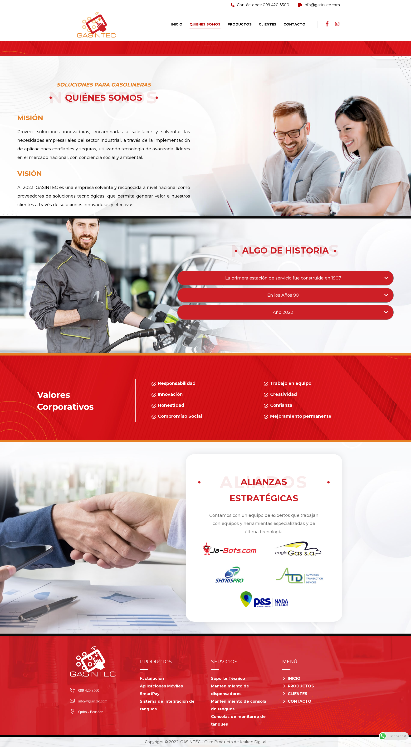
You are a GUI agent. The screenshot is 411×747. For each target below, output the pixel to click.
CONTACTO (299, 701)
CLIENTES (297, 693)
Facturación (152, 678)
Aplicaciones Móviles (161, 686)
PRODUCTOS (301, 686)
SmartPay (150, 693)
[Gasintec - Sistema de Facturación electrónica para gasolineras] (194, 45)
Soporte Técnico (228, 678)
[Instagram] (337, 24)
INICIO (294, 678)
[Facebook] (327, 24)
